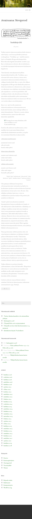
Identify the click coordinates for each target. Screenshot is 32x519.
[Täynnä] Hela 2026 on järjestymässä (14, 323)
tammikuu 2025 (8, 397)
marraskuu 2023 (8, 416)
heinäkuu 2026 (8, 375)
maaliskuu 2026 (8, 382)
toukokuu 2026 (8, 377)
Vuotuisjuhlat (7, 465)
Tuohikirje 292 (16, 43)
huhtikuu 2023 (8, 426)
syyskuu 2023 (7, 421)
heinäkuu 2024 (8, 402)
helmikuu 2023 (8, 431)
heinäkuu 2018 (8, 446)
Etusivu (6, 458)
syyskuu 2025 (7, 387)
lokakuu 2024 (7, 399)
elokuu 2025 (7, 389)
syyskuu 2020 (7, 441)
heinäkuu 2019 (8, 443)
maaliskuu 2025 (8, 394)
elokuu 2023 (7, 424)
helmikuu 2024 (8, 411)
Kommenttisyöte (8, 485)
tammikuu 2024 (8, 414)
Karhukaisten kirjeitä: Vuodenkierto (14, 331)
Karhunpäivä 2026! (9, 321)
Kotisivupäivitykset (9, 460)
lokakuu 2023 (7, 419)
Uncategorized (8, 463)
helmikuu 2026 (8, 384)
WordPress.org (8, 488)
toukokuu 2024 (8, 404)
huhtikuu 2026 (8, 380)
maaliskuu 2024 (8, 409)
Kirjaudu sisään (8, 480)
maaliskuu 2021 (8, 438)
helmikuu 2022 (8, 436)
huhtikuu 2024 (8, 407)
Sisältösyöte (7, 483)
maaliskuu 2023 (8, 429)
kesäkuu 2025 (7, 392)
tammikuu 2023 (8, 433)
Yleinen (6, 468)
